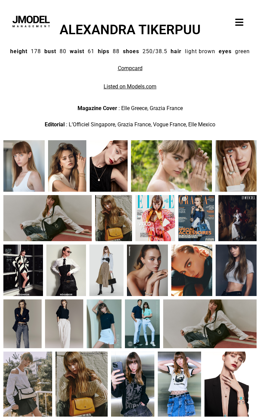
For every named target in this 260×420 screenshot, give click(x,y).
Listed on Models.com (130, 86)
